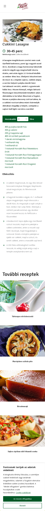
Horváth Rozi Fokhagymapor (23, 154)
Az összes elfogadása (23, 499)
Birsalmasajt (22, 406)
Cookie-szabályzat (23, 492)
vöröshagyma (15, 139)
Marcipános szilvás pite (22, 361)
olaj (12, 142)
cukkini (11, 130)
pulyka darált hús (16, 126)
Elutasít (23, 505)
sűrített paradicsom (17, 136)
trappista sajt (14, 133)
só (11, 145)
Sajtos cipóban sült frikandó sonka (22, 451)
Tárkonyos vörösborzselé (22, 316)
